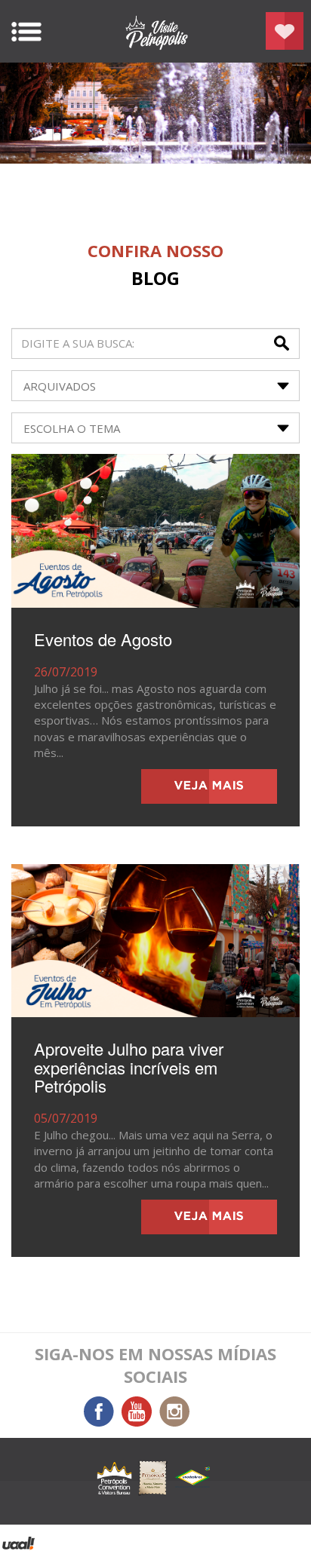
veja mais (209, 786)
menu (26, 31)
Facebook (99, 1411)
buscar (283, 343)
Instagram (174, 1411)
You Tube (137, 1411)
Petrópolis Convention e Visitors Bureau (155, 31)
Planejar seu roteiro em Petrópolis (284, 31)
